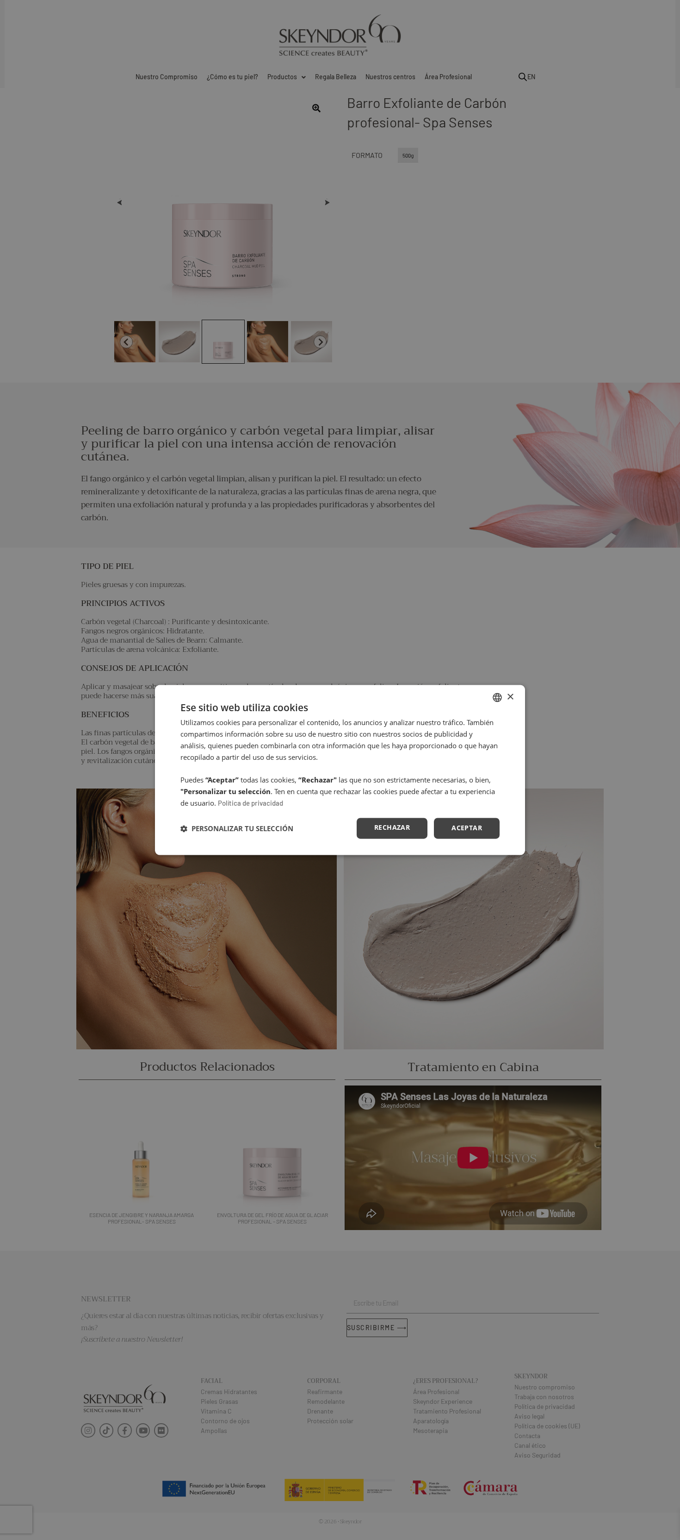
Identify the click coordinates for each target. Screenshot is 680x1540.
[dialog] (340, 770)
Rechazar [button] (392, 827)
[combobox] (497, 697)
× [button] (510, 697)
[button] (236, 828)
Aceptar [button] (466, 828)
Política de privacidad (250, 803)
